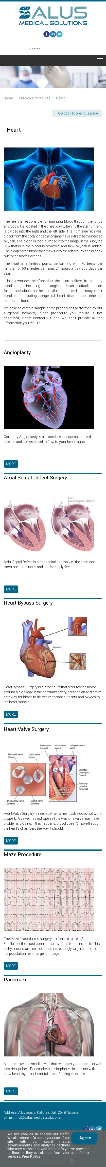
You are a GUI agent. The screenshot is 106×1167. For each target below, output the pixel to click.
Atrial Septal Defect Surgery (35, 478)
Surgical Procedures (34, 98)
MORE (11, 464)
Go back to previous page (78, 113)
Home (8, 98)
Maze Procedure (22, 854)
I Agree (84, 1138)
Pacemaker (16, 980)
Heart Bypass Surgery (28, 603)
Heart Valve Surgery (26, 729)
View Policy (31, 1156)
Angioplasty (17, 352)
